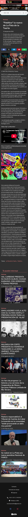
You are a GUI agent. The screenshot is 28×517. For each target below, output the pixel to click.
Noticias (5, 19)
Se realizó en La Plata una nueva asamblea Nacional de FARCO (13, 455)
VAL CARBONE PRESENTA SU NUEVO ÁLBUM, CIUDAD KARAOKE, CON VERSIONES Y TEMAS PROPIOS (13, 280)
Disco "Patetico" (6, 150)
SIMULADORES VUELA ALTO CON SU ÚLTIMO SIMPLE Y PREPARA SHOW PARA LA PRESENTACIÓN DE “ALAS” (13, 314)
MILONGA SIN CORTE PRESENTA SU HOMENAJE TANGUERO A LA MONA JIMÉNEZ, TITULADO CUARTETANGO (12, 349)
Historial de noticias (14, 490)
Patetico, (20, 261)
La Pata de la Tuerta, (11, 261)
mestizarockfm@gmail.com (14, 504)
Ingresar (14, 493)
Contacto (14, 486)
